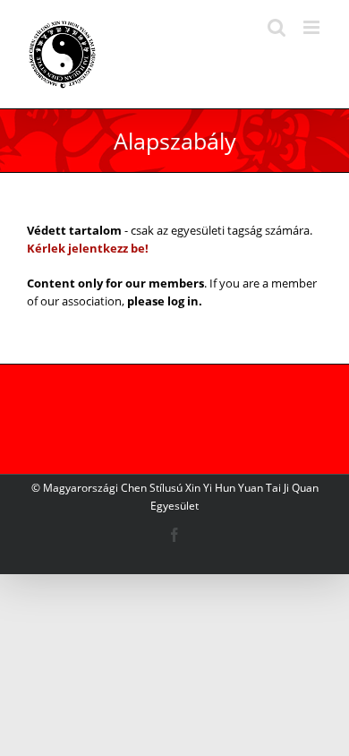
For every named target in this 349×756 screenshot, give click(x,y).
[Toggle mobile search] (276, 27)
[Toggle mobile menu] (312, 27)
